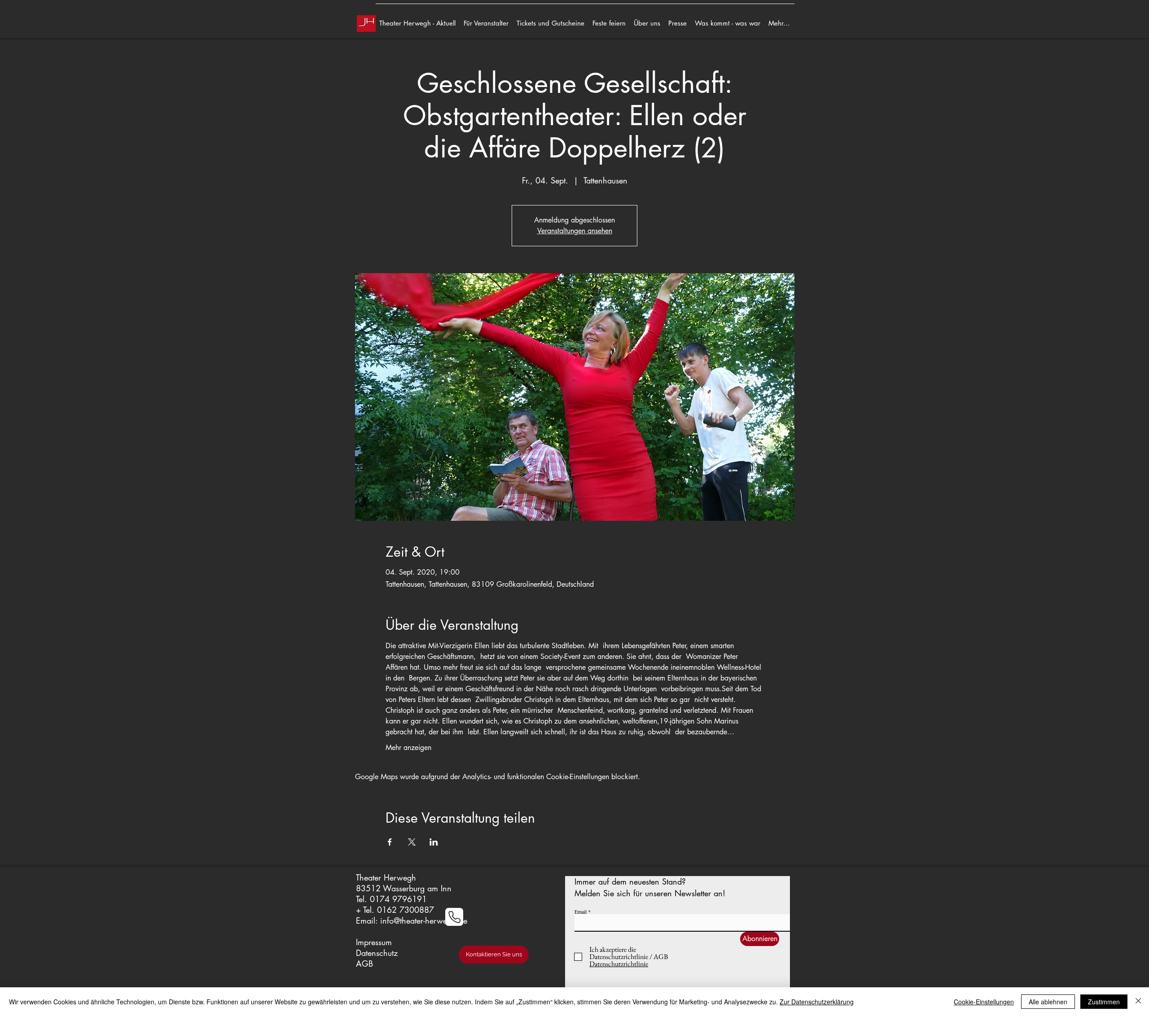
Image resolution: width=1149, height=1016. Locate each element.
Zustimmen (1104, 1001)
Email (580, 911)
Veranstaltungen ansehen (574, 230)
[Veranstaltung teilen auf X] (412, 842)
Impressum (374, 942)
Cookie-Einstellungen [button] (984, 1001)
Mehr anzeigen (408, 747)
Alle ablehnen (1048, 1001)
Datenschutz (377, 952)
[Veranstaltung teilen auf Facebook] (390, 842)
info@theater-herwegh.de (423, 920)
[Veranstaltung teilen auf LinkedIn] (434, 842)
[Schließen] (1138, 1001)
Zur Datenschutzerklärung (817, 1001)
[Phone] (454, 917)
